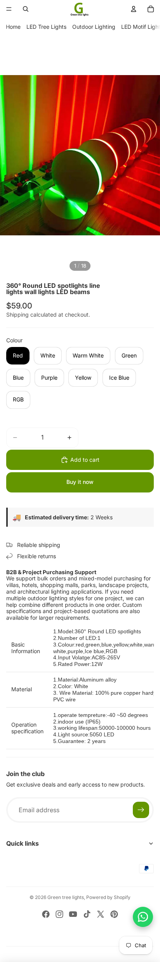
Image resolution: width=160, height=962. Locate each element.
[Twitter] (100, 914)
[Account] (133, 9)
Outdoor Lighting (93, 26)
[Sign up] (141, 810)
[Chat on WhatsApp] (143, 917)
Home (13, 26)
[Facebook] (45, 914)
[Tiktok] (87, 914)
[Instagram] (59, 914)
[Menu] (9, 9)
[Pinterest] (114, 914)
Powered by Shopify (108, 897)
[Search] (25, 9)
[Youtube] (73, 914)
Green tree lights (65, 897)
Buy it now (80, 481)
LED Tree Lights (46, 26)
